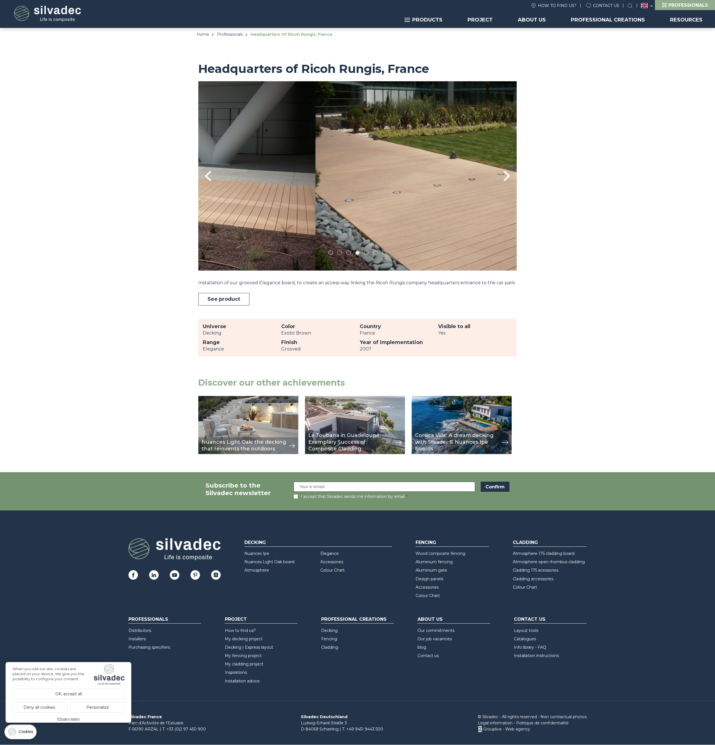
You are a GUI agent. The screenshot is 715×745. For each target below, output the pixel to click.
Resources (686, 20)
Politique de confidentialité (542, 722)
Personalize (97, 707)
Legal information (495, 722)
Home (203, 34)
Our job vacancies (435, 638)
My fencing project (243, 655)
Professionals (230, 34)
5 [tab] (366, 253)
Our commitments (436, 630)
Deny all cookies (39, 707)
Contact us (606, 5)
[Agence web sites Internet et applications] (480, 729)
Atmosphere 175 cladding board (544, 553)
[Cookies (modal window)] (21, 733)
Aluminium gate (431, 570)
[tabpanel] (357, 175)
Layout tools (526, 630)
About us (532, 20)
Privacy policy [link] (68, 719)
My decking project (244, 638)
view (203, 399)
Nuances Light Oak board (269, 561)
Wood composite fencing (440, 553)
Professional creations (608, 20)
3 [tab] (348, 253)
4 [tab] (357, 253)
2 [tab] (339, 253)
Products (427, 20)
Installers (137, 638)
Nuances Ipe (256, 553)
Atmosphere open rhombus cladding (549, 561)
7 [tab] (384, 253)
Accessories (331, 561)
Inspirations (236, 672)
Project (480, 20)
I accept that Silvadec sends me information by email (353, 496)
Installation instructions (536, 655)
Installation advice (242, 681)
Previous (208, 176)
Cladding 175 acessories (535, 570)
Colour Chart (332, 570)
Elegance (329, 553)
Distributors (139, 630)
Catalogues (525, 638)
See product (224, 299)
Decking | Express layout (249, 647)
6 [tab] (375, 253)
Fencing (426, 542)
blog (422, 647)
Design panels (429, 578)
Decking (255, 542)
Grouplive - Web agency (506, 729)
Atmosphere (256, 570)
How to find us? (557, 5)
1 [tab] (331, 253)
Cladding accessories (533, 578)
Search (633, 5)
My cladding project (244, 664)
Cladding (525, 542)
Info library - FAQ (530, 647)
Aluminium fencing (434, 561)
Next (507, 175)
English (644, 5)
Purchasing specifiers (149, 647)
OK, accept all (68, 693)
